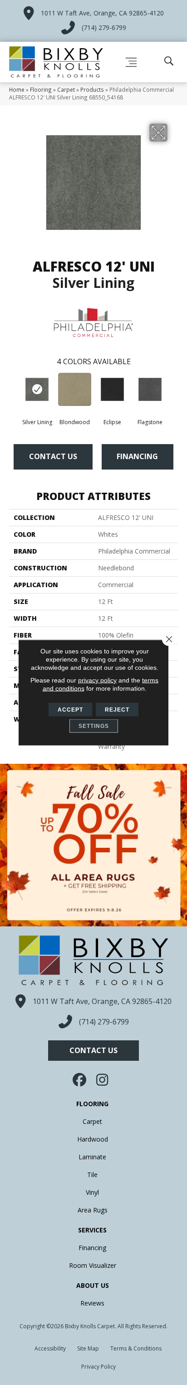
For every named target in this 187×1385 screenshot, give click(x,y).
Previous (13, 391)
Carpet (66, 89)
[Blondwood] (75, 389)
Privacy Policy (98, 1366)
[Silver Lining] (37, 389)
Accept (70, 710)
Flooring (41, 89)
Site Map (88, 1348)
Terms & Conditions (136, 1348)
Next (173, 391)
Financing (137, 456)
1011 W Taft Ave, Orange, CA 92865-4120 (102, 13)
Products (92, 89)
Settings (94, 726)
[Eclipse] (112, 389)
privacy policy (97, 680)
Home (17, 89)
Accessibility (50, 1348)
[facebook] (80, 1080)
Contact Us (53, 456)
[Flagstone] (150, 389)
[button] (93, 1050)
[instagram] (103, 1080)
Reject (117, 710)
